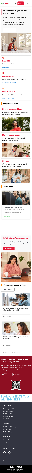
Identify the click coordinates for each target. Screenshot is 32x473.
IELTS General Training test (13, 207)
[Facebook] (4, 452)
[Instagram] (9, 452)
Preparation (7, 345)
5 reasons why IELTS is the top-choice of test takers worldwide (15, 309)
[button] (2, 211)
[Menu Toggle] (27, 3)
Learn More (7, 216)
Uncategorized (8, 316)
